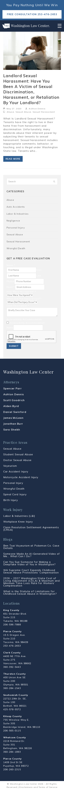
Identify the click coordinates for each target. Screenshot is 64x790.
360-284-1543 (12, 688)
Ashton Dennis (37, 108)
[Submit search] (54, 181)
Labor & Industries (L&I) (19, 515)
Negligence (13, 220)
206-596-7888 (12, 624)
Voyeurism (10, 465)
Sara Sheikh (11, 429)
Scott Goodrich (14, 400)
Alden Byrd (11, 406)
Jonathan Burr (13, 423)
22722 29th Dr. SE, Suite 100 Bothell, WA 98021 (15, 702)
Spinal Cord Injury (15, 494)
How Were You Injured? (21, 291)
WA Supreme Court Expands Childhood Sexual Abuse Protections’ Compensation (31, 571)
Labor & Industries (18, 213)
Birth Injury (10, 500)
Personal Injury (16, 227)
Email (11, 287)
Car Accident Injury (15, 471)
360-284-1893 (12, 751)
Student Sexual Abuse (18, 454)
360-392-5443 (12, 666)
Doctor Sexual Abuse (17, 460)
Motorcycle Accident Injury (20, 477)
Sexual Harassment (44, 112)
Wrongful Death (16, 248)
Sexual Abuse (23, 112)
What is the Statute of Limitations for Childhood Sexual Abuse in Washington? (30, 592)
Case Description (18, 305)
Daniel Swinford (14, 412)
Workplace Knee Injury (18, 521)
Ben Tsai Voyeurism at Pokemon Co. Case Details (31, 547)
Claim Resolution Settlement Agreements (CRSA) (31, 528)
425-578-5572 (12, 709)
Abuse (10, 112)
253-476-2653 (12, 645)
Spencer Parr (12, 388)
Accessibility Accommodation (24, 319)
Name (11, 265)
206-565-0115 (12, 730)
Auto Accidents (16, 206)
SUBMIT (14, 346)
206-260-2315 (12, 769)
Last (38, 275)
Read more (13, 158)
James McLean (13, 417)
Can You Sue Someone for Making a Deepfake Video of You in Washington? (29, 563)
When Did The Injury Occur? (24, 298)
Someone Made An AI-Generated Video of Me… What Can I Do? (31, 555)
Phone (10, 281)
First (39, 270)
